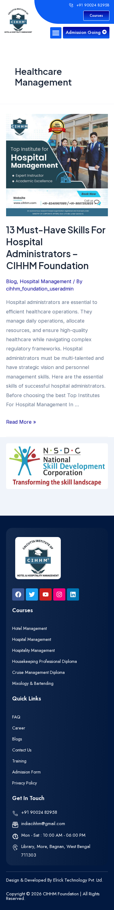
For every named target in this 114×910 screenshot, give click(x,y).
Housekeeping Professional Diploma (44, 661)
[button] (56, 33)
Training (19, 761)
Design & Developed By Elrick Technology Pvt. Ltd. (54, 880)
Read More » (21, 422)
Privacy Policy (24, 783)
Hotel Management (29, 628)
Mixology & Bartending (33, 683)
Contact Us (21, 750)
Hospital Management (45, 281)
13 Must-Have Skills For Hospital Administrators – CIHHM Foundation (55, 247)
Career (18, 728)
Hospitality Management (33, 650)
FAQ (16, 717)
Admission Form (26, 772)
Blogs (17, 739)
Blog (11, 281)
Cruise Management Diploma (38, 672)
